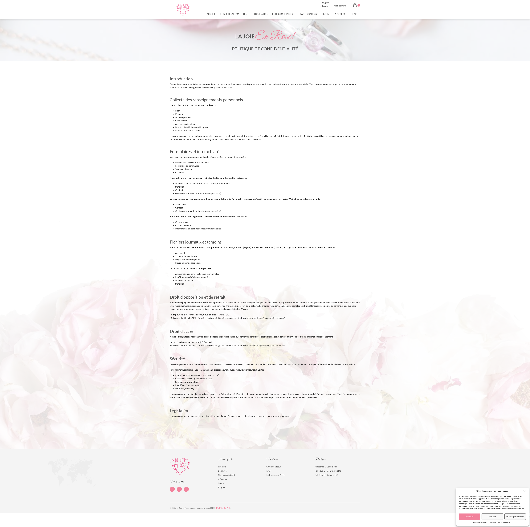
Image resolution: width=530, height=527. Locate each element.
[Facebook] (172, 489)
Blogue (326, 14)
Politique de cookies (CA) (327, 475)
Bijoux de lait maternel (233, 14)
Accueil (211, 14)
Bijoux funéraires (282, 14)
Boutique (222, 471)
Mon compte (340, 5)
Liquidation (261, 14)
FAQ (354, 14)
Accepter (469, 516)
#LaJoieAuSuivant (226, 475)
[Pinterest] (179, 489)
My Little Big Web (223, 508)
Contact (222, 483)
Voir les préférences (515, 516)
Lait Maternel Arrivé (276, 475)
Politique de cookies (480, 522)
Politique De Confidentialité (500, 522)
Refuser (492, 516)
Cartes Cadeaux (309, 14)
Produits (222, 466)
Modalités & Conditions (326, 466)
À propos (340, 14)
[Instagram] (186, 489)
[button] (524, 491)
